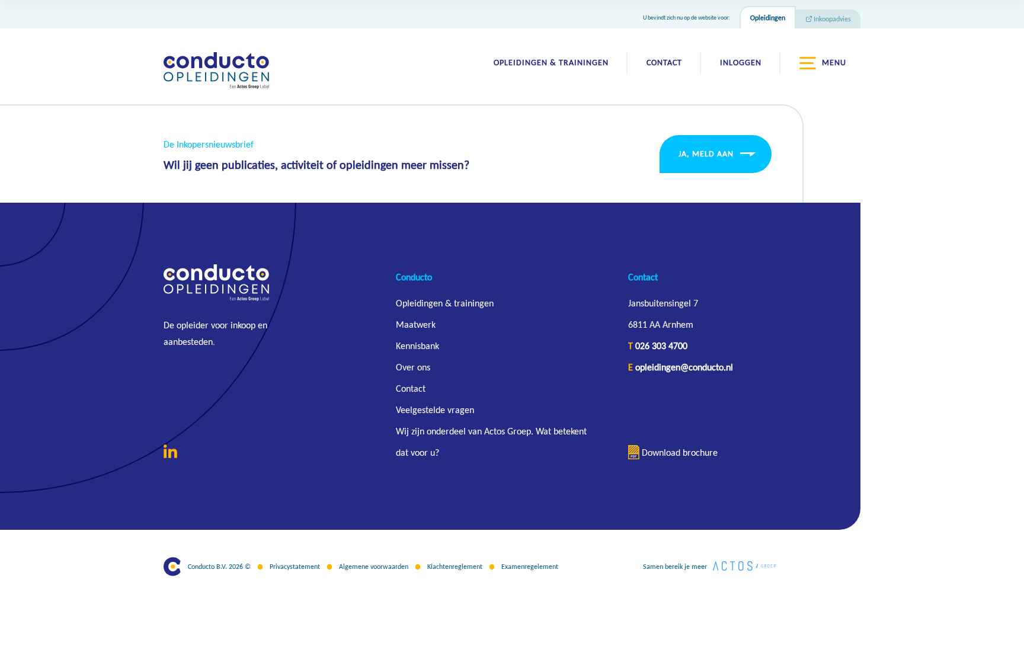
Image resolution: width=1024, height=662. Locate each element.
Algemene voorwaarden (373, 566)
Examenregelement (529, 566)
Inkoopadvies (832, 19)
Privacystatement (295, 566)
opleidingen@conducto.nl (684, 367)
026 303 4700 (661, 345)
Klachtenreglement (454, 566)
